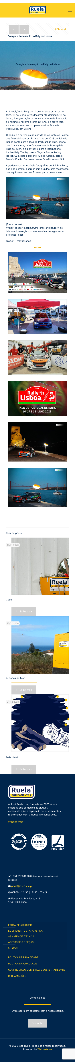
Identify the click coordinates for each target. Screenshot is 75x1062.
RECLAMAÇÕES (17, 975)
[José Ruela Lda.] (37, 10)
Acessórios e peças (20, 942)
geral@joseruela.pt (22, 886)
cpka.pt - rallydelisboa (18, 240)
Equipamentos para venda (25, 930)
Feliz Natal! (12, 757)
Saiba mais (17, 821)
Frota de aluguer (20, 925)
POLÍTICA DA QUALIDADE (22, 963)
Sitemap (13, 947)
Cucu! (9, 599)
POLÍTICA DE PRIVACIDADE (23, 957)
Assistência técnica (21, 936)
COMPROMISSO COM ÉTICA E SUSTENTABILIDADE (36, 969)
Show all (61, 29)
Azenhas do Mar (15, 678)
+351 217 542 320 (21, 876)
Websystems (45, 1049)
